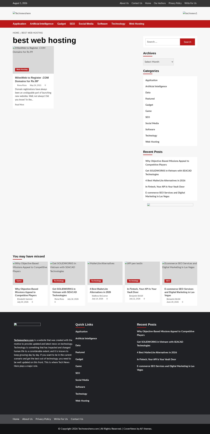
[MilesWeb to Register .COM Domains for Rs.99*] (33, 60)
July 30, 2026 (22, 302)
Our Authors (160, 3)
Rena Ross (22, 85)
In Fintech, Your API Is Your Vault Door (165, 187)
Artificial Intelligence (41, 23)
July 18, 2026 (73, 299)
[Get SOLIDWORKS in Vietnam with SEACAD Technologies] (67, 273)
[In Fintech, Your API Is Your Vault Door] (142, 273)
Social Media (86, 23)
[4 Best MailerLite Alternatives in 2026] (105, 273)
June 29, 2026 (173, 302)
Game (148, 111)
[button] (195, 24)
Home (148, 3)
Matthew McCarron (100, 296)
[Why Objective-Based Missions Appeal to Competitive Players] (30, 273)
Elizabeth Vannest (24, 299)
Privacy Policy (175, 3)
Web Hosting (136, 23)
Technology (118, 23)
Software (102, 23)
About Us (124, 3)
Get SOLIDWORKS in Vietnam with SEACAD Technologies (168, 173)
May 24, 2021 (35, 85)
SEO (72, 23)
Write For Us (190, 3)
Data (148, 93)
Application (19, 23)
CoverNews (130, 429)
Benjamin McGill (136, 296)
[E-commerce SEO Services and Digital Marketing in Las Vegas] (179, 273)
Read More (19, 105)
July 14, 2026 (97, 299)
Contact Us (137, 3)
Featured (150, 99)
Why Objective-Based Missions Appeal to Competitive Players (167, 163)
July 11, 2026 (134, 299)
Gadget (61, 23)
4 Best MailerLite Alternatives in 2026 (165, 180)
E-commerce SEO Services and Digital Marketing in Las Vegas (165, 195)
